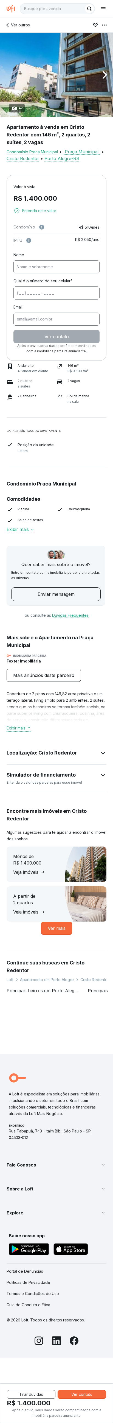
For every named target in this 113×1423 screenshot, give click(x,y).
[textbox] (57, 8)
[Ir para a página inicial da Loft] (13, 8)
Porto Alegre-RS (61, 158)
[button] (56, 75)
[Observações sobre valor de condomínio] (41, 227)
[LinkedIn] (56, 1341)
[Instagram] (39, 1341)
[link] (44, 675)
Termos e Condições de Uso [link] (33, 1293)
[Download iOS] (70, 1250)
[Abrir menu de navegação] (103, 8)
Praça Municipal (81, 151)
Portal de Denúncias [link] (25, 1271)
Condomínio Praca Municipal (32, 151)
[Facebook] (74, 1341)
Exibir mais (16, 728)
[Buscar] (89, 8)
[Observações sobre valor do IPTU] (28, 240)
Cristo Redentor (23, 158)
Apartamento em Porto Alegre (47, 979)
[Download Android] (29, 1250)
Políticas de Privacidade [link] (28, 1282)
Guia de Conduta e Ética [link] (28, 1304)
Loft (10, 979)
